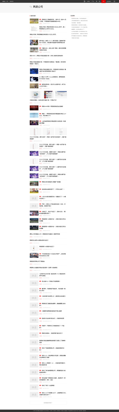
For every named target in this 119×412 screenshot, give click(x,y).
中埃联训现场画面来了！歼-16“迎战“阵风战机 (80, 27)
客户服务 (62, 410)
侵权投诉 (84, 410)
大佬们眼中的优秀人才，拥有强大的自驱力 (54, 296)
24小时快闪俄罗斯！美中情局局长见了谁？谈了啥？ (80, 31)
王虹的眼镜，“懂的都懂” (76, 22)
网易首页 (3, 1)
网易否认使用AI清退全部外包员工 (39, 240)
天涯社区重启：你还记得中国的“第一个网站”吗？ (43, 100)
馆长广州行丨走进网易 (48, 385)
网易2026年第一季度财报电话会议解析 (52, 106)
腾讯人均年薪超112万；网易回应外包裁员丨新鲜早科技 (45, 234)
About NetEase (46, 410)
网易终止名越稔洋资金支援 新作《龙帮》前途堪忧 (43, 267)
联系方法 (54, 410)
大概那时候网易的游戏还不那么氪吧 (52, 311)
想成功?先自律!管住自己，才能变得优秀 (53, 318)
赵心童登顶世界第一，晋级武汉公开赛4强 (79, 33)
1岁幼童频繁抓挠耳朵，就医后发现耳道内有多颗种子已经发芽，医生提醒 (80, 20)
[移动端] (84, 1)
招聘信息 (58, 410)
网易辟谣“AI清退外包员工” (46, 246)
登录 (103, 1)
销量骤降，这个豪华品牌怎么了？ (77, 29)
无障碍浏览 (11, 1)
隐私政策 (65, 410)
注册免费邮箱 (108, 1)
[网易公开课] (88, 1)
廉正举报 (80, 410)
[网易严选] (93, 1)
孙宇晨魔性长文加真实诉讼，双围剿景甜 (79, 35)
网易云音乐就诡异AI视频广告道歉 (51, 182)
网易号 (31, 37)
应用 (7, 1)
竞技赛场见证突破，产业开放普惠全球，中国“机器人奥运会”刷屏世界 (80, 18)
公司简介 (51, 410)
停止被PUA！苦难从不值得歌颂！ (51, 281)
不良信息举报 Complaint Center (73, 410)
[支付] (96, 1)
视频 (40, 23)
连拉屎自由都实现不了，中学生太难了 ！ (53, 189)
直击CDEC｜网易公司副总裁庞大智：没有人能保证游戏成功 (46, 55)
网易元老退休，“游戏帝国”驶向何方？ (52, 333)
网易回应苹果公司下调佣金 (37, 261)
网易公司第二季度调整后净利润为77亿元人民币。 (43, 34)
